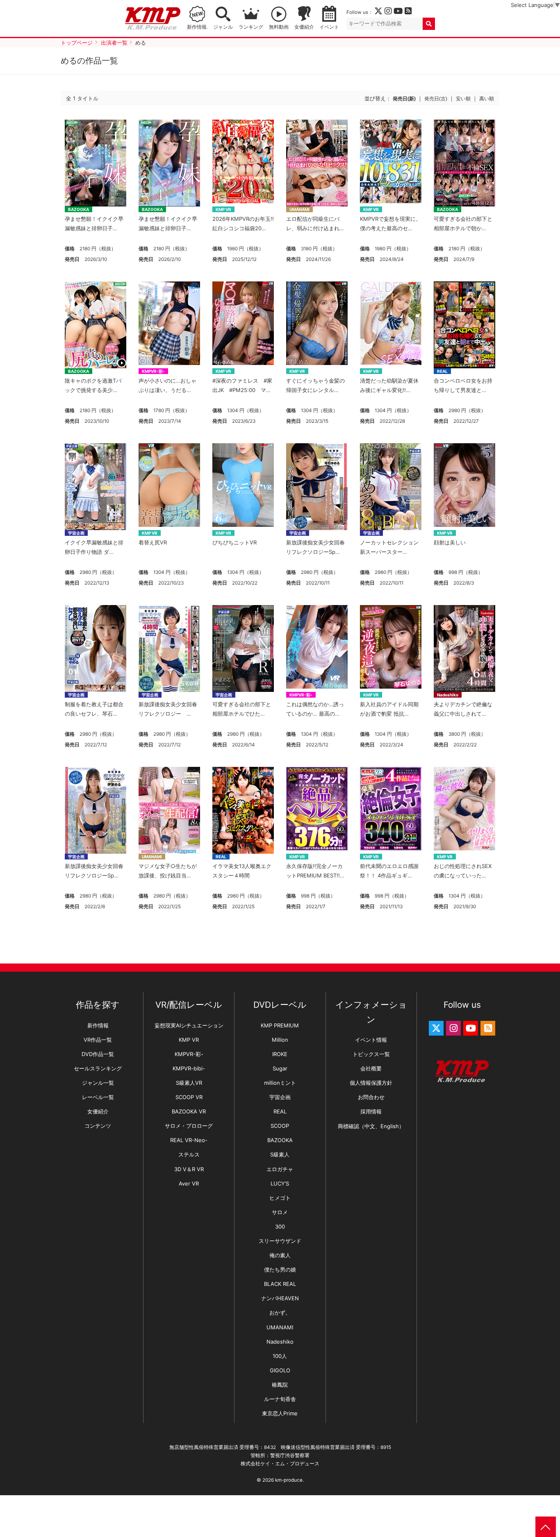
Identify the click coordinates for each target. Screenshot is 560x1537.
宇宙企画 (76, 532)
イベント (329, 27)
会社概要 (371, 1068)
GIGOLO (280, 1370)
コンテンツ (97, 1125)
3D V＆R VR (189, 1169)
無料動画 (279, 27)
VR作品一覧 (98, 1039)
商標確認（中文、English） (371, 1126)
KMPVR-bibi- (189, 1068)
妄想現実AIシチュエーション (189, 1025)
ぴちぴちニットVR (234, 542)
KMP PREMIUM (280, 1025)
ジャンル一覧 (98, 1082)
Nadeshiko (447, 694)
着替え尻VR (153, 542)
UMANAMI (299, 209)
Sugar (280, 1068)
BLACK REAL (280, 1284)
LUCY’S (280, 1183)
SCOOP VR (189, 1097)
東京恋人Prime (280, 1413)
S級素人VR (189, 1082)
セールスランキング (98, 1068)
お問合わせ (371, 1097)
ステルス (189, 1154)
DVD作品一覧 (98, 1054)
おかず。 (280, 1312)
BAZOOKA (78, 209)
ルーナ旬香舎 (280, 1399)
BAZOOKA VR (189, 1111)
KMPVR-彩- (153, 371)
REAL (442, 371)
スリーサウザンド (280, 1241)
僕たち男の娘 (280, 1269)
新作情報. (197, 27)
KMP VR (223, 209)
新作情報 (98, 1025)
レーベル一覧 (98, 1097)
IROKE (279, 1054)
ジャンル (223, 27)
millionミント (280, 1082)
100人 (280, 1356)
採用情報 (371, 1111)
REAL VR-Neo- (188, 1140)
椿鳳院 (280, 1384)
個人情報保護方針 (371, 1082)
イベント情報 (371, 1039)
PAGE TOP (545, 1527)
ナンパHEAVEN (280, 1298)
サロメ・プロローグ (189, 1125)
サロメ (280, 1212)
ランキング (251, 27)
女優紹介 (304, 27)
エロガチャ (279, 1169)
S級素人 (279, 1154)
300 (280, 1226)
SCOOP (280, 1125)
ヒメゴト (280, 1198)
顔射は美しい (450, 542)
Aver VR (189, 1183)
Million (280, 1039)
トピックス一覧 (371, 1054)
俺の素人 (280, 1255)
